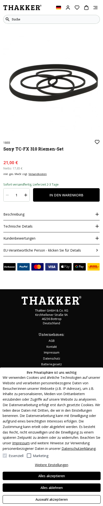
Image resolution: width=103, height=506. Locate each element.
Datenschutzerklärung (79, 448)
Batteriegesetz (51, 364)
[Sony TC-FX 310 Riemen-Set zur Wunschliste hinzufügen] (97, 142)
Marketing (40, 455)
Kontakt (51, 347)
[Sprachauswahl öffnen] (58, 7)
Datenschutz (51, 358)
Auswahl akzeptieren (51, 499)
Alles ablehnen (51, 487)
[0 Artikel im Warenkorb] (86, 7)
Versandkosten (38, 174)
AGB (52, 341)
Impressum (21, 443)
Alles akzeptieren (51, 476)
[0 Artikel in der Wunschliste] (77, 7)
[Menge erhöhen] (26, 194)
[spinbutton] (16, 194)
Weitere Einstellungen (51, 465)
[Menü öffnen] (95, 7)
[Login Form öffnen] (68, 7)
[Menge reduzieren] (7, 194)
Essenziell (16, 455)
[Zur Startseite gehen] (22, 8)
